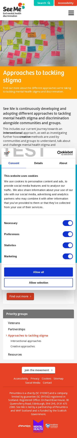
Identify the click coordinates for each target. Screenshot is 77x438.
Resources (15, 354)
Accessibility (65, 3)
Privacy (35, 378)
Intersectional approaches (26, 341)
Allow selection (38, 282)
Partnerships (16, 329)
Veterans (14, 323)
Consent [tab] (13, 162)
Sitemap (58, 378)
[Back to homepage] (14, 10)
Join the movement (37, 370)
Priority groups (17, 314)
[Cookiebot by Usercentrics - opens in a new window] (57, 153)
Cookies (46, 378)
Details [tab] (38, 162)
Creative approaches (23, 346)
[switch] (68, 234)
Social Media (32, 382)
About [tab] (63, 162)
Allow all (38, 272)
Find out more (18, 296)
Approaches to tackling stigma (28, 335)
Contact (47, 382)
